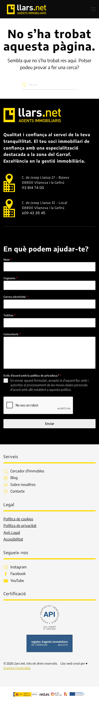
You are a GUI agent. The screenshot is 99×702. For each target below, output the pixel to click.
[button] (93, 9)
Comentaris (11, 334)
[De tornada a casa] (26, 9)
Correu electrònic (15, 297)
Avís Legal (11, 532)
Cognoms (10, 278)
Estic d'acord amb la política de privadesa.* (32, 375)
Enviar (49, 424)
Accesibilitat (13, 539)
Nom (7, 259)
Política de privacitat (19, 525)
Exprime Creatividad (16, 668)
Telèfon (9, 315)
